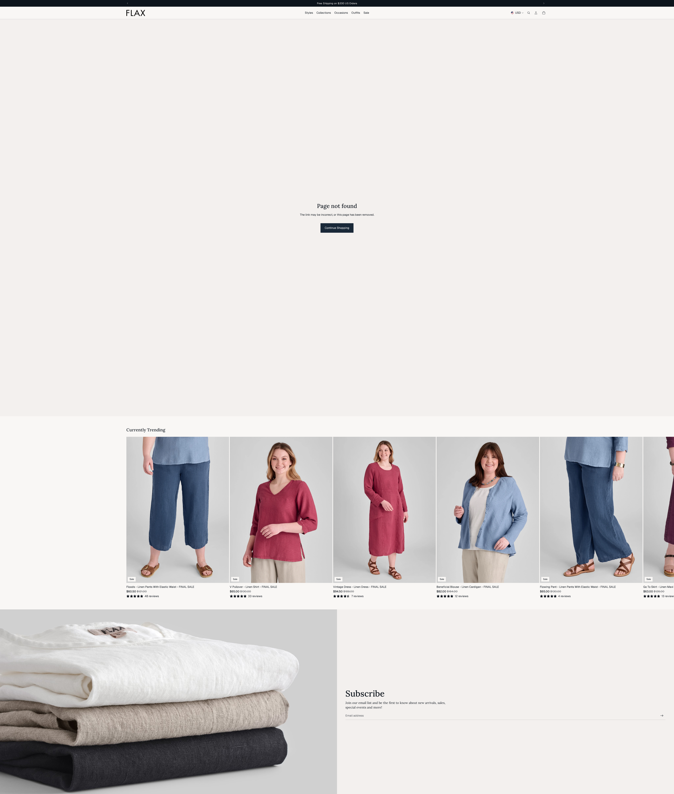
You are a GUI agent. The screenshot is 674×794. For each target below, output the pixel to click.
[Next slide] (543, 517)
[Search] (529, 13)
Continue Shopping (337, 228)
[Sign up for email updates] (662, 715)
